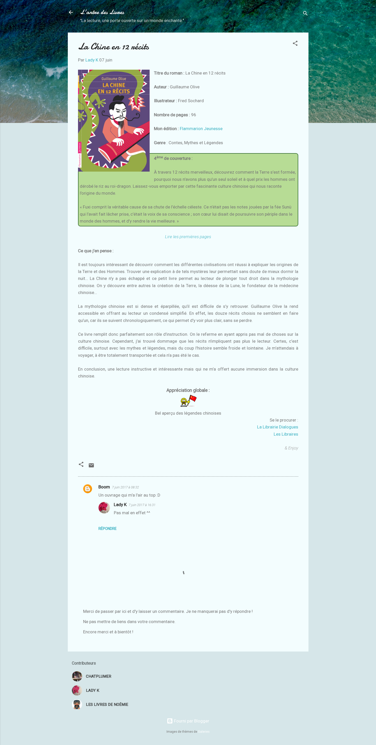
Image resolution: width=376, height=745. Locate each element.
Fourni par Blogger (191, 720)
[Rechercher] (305, 14)
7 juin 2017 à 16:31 (142, 505)
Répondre (107, 529)
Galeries (203, 731)
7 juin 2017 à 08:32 (125, 487)
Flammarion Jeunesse (201, 128)
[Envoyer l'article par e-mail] (91, 466)
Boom (104, 486)
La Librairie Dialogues (277, 426)
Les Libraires (286, 434)
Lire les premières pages (188, 236)
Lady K (120, 504)
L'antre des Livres (102, 12)
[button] (295, 44)
